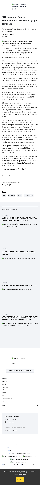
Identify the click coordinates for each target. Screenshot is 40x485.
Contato (4, 395)
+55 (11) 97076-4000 (11, 422)
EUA (4, 195)
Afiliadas (4, 390)
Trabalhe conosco (7, 398)
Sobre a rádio (5, 381)
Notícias (4, 384)
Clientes (4, 392)
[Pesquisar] (4, 7)
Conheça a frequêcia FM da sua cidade (19, 370)
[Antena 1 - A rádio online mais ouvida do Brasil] (20, 6)
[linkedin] (10, 185)
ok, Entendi (20, 479)
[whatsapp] (7, 185)
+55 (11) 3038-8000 (12, 430)
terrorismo (11, 195)
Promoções (5, 387)
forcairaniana (29, 195)
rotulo (19, 195)
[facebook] (2, 185)
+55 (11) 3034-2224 (11, 419)
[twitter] (5, 185)
